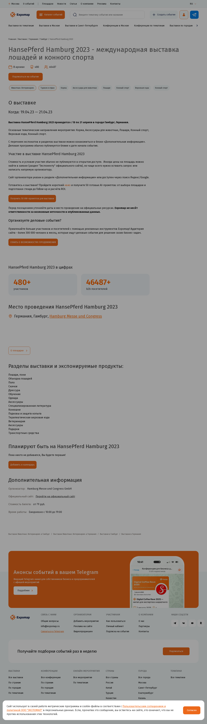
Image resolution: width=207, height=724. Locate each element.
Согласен (191, 710)
